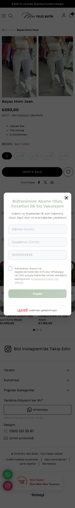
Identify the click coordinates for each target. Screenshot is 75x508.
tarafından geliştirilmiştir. (43, 310)
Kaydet (37, 293)
